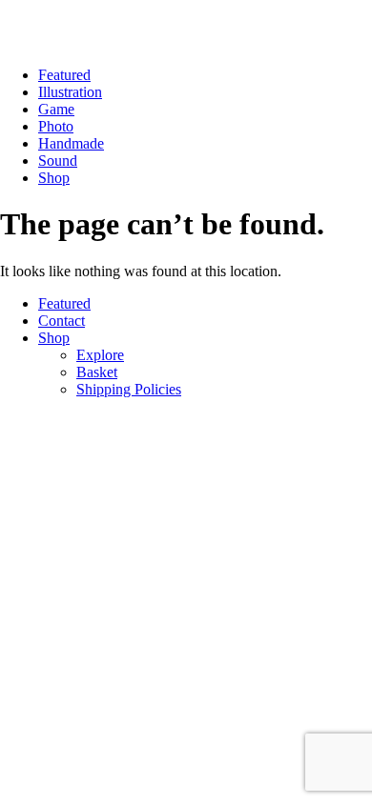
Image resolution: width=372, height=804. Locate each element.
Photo (55, 126)
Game (56, 109)
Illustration (70, 92)
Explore (100, 355)
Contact (61, 320)
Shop (54, 178)
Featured (64, 75)
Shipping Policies (128, 389)
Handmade (71, 143)
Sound (57, 160)
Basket (96, 372)
